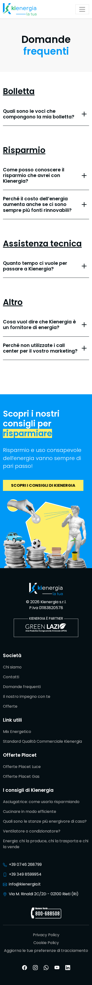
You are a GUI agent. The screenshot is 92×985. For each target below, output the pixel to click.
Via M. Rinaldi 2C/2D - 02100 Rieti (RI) (44, 894)
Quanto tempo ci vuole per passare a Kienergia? (35, 266)
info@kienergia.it (25, 884)
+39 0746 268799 (25, 864)
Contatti (11, 677)
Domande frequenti (22, 687)
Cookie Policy (46, 943)
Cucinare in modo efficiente (29, 811)
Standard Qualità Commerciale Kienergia (42, 741)
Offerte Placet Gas (21, 776)
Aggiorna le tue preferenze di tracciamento (46, 950)
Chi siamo (12, 667)
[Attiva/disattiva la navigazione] (82, 9)
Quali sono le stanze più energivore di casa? (45, 821)
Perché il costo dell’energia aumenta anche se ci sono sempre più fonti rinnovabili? (37, 204)
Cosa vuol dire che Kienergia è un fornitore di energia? (39, 325)
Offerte (10, 706)
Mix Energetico (17, 731)
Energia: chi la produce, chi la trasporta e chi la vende (45, 844)
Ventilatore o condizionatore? (31, 831)
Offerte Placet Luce (22, 766)
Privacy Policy (46, 935)
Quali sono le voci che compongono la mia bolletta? (38, 114)
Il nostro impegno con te (26, 696)
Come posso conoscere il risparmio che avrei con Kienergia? (33, 175)
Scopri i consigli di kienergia (43, 485)
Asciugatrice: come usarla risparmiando (41, 802)
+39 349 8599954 (25, 874)
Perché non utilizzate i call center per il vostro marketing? (40, 348)
